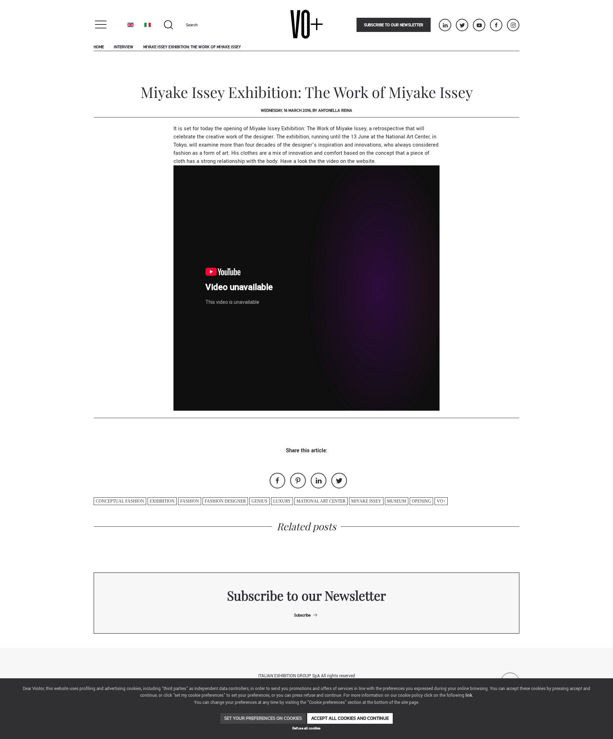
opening (421, 501)
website (365, 161)
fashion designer (225, 501)
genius (259, 501)
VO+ (441, 501)
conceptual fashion (120, 501)
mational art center (321, 501)
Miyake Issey (366, 501)
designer (263, 137)
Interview (123, 47)
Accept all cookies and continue (350, 718)
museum (396, 501)
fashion (189, 501)
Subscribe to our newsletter (393, 25)
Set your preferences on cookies (263, 718)
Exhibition (162, 501)
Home (99, 47)
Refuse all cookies (306, 728)
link (468, 696)
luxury (282, 501)
